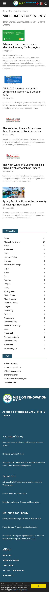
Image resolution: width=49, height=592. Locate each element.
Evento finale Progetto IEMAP (15, 494)
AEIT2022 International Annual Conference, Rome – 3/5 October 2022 (22, 91)
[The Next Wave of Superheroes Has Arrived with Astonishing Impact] (13, 156)
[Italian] (41, 3)
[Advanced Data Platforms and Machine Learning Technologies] (13, 35)
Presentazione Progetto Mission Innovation (20, 527)
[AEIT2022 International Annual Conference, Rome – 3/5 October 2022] (13, 80)
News (10, 11)
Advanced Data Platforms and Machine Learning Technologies (21, 46)
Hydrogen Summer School (13, 454)
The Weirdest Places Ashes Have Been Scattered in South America (22, 130)
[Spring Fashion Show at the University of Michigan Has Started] (13, 192)
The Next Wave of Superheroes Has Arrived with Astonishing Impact (23, 166)
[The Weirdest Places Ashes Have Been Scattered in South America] (13, 119)
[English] (37, 3)
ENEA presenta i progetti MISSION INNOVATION (22, 519)
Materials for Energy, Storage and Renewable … (22, 502)
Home (5, 11)
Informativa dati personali (19, 590)
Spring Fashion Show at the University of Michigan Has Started (24, 203)
